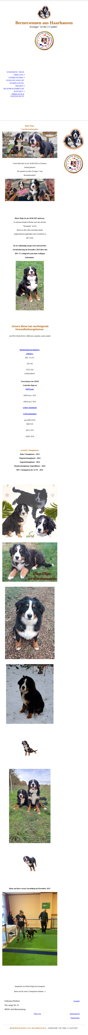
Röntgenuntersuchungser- (30, 350)
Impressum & (75, 1014)
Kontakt (18, 91)
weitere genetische (30, 408)
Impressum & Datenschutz (17, 95)
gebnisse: (29, 354)
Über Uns (18, 75)
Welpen (19, 86)
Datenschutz (75, 1018)
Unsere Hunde (15, 78)
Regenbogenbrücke (14, 89)
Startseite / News (15, 72)
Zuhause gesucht (15, 80)
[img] (44, 12)
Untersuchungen (29, 414)
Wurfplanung (17, 83)
